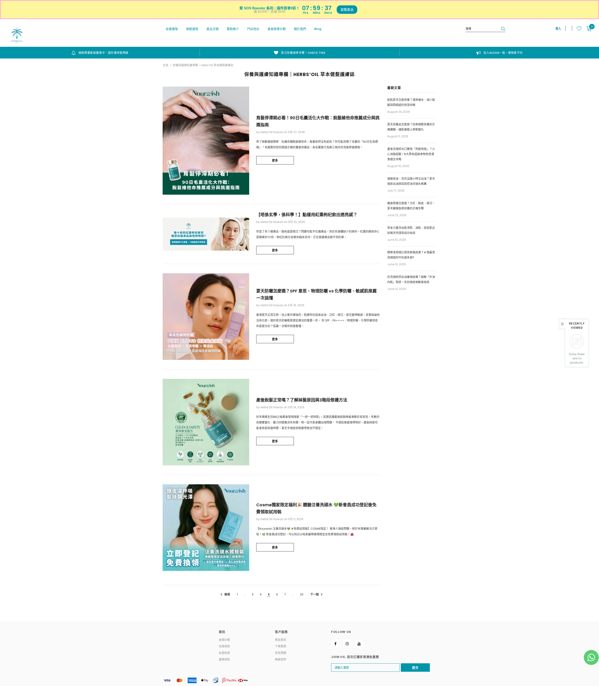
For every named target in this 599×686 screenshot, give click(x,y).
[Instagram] (347, 643)
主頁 (165, 65)
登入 (558, 29)
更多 (275, 160)
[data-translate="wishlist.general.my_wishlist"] (576, 28)
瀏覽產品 (347, 9)
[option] (100, 52)
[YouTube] (359, 643)
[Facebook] (335, 643)
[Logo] (17, 35)
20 (301, 594)
